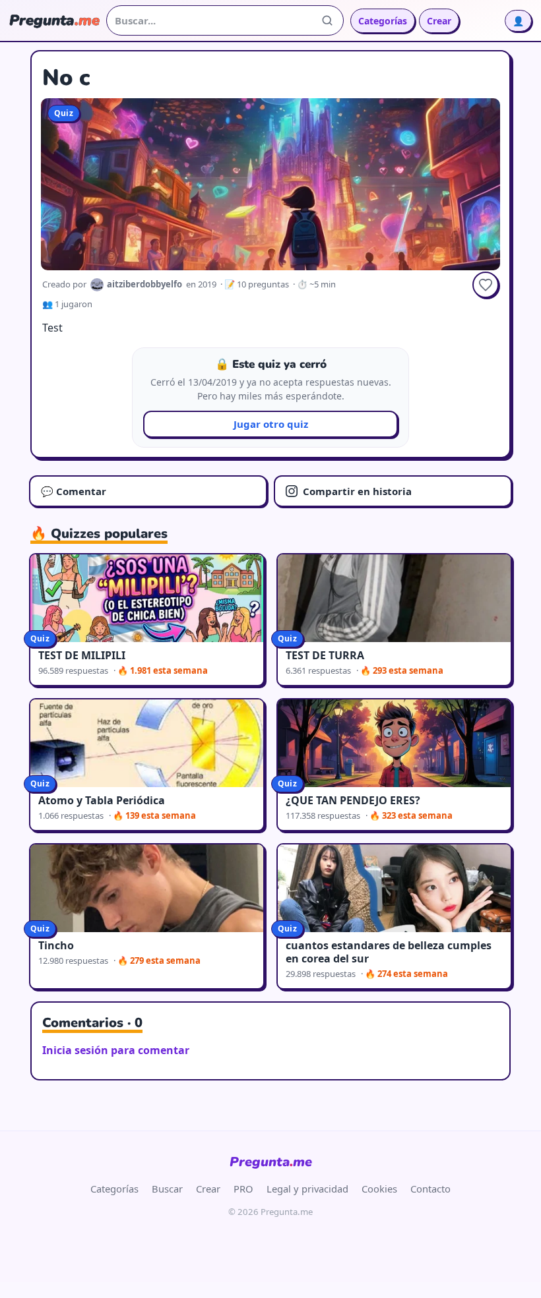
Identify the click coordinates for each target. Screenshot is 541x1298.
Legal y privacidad (307, 1188)
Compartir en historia (357, 491)
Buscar (167, 1188)
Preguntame (271, 1162)
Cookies (379, 1188)
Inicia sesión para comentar (115, 1050)
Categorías (382, 21)
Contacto (430, 1188)
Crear (439, 21)
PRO (243, 1188)
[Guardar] (485, 285)
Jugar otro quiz (271, 423)
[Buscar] (327, 20)
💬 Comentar (73, 491)
